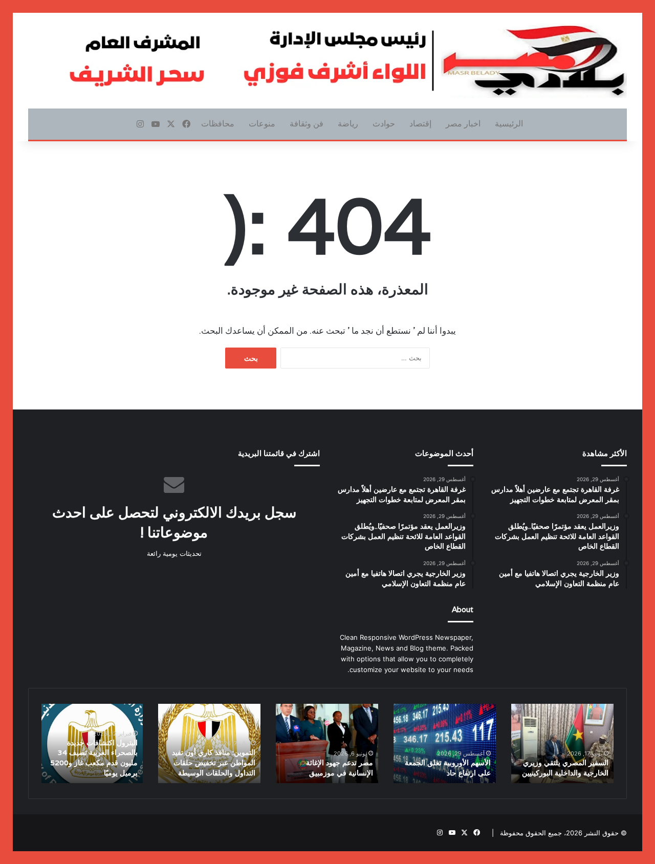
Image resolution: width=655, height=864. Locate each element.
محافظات (217, 123)
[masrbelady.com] (327, 60)
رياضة (348, 123)
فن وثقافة (306, 123)
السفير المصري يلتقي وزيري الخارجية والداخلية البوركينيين (565, 767)
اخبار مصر (463, 123)
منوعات (262, 123)
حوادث (384, 123)
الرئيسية (509, 123)
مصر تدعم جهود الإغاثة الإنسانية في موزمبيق (339, 767)
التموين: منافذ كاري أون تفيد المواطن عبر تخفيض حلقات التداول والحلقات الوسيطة (213, 762)
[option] (562, 743)
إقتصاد (420, 123)
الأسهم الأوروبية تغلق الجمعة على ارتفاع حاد (448, 767)
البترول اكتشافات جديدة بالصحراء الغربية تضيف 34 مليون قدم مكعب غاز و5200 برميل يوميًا (94, 757)
